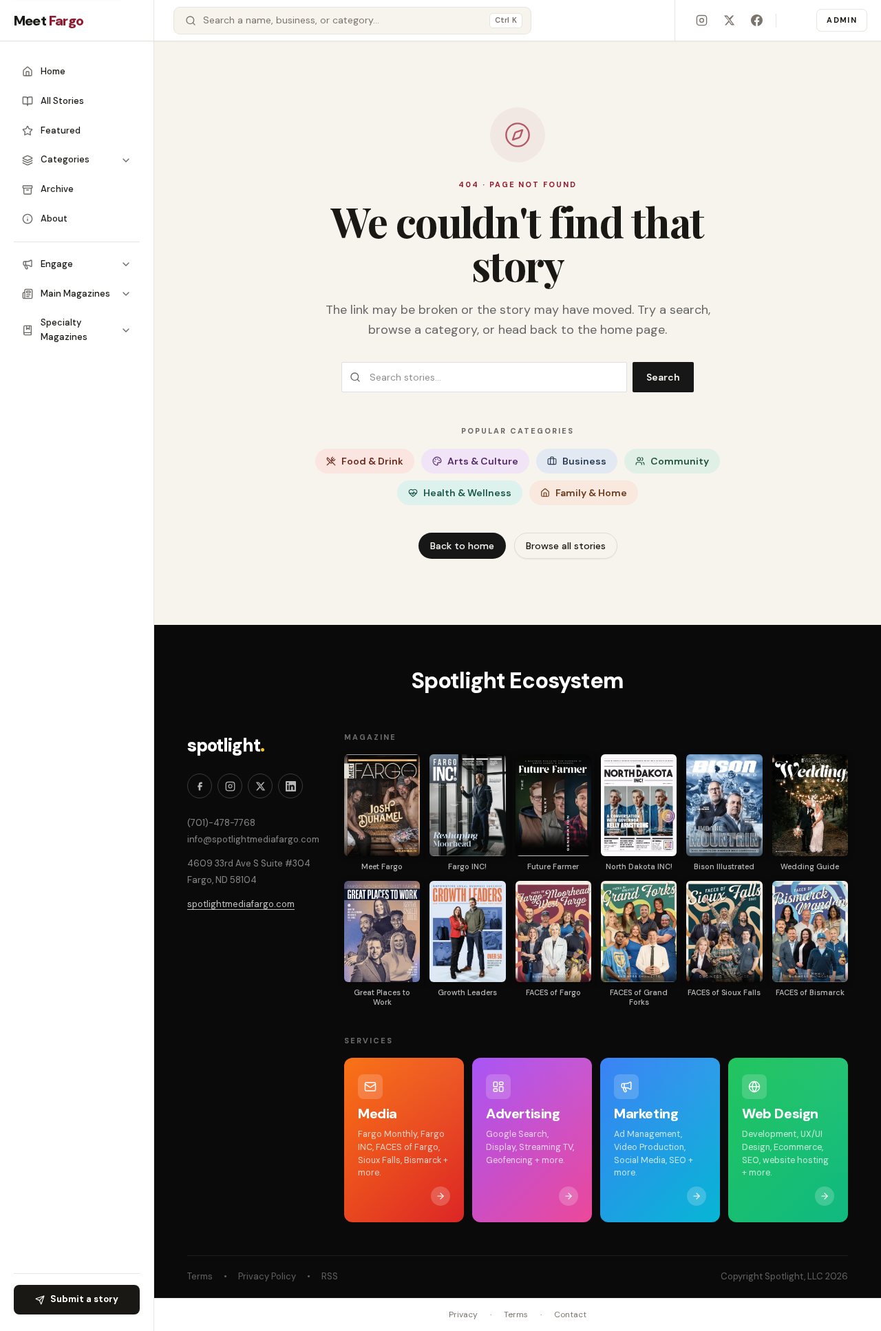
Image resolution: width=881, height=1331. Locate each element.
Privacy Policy (267, 1276)
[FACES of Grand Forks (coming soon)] (639, 931)
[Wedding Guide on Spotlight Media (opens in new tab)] (810, 804)
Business (584, 461)
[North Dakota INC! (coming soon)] (639, 804)
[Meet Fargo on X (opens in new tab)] (729, 20)
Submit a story (84, 1299)
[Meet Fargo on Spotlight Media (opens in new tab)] (382, 804)
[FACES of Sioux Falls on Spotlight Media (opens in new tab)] (724, 931)
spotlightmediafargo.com (241, 904)
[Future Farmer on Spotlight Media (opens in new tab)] (553, 804)
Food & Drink (372, 461)
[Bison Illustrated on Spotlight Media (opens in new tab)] (724, 804)
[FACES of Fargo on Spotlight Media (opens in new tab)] (553, 931)
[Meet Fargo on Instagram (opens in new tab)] (701, 20)
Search (663, 377)
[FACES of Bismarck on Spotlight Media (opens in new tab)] (810, 931)
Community (679, 461)
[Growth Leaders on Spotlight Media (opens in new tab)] (467, 931)
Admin (842, 20)
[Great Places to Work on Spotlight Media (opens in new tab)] (382, 931)
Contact (570, 1314)
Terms (200, 1276)
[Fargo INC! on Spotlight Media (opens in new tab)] (467, 804)
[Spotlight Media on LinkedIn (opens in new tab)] (290, 786)
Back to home (462, 546)
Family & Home (591, 493)
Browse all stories (566, 546)
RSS (329, 1276)
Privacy (463, 1314)
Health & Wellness (467, 493)
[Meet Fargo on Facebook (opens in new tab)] (756, 20)
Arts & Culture (482, 461)
